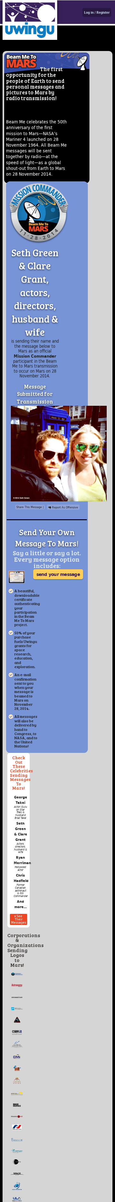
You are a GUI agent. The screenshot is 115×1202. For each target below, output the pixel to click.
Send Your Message (58, 574)
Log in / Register (97, 12)
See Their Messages (18, 919)
